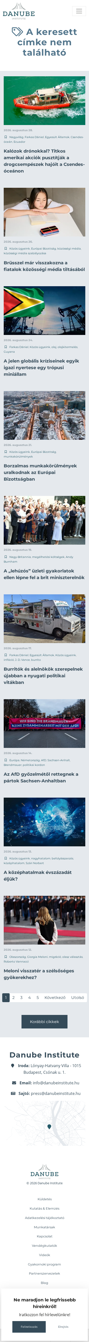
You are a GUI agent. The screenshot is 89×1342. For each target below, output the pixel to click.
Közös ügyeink (19, 248)
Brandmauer (13, 765)
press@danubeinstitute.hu (56, 1093)
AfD (43, 760)
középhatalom (14, 863)
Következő (55, 997)
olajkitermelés (67, 347)
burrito (36, 660)
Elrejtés (63, 1326)
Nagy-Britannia (20, 557)
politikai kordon (34, 765)
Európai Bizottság (43, 248)
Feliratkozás (29, 1326)
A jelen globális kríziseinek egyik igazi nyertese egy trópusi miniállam (41, 367)
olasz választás (72, 957)
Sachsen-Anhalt (58, 760)
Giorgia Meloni (37, 957)
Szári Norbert (35, 863)
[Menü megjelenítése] (79, 11)
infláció (9, 660)
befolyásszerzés (62, 858)
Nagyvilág (16, 137)
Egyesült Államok (57, 137)
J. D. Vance (22, 660)
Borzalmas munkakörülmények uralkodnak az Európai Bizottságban (40, 472)
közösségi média (69, 248)
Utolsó (77, 997)
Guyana (9, 351)
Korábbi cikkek (44, 1021)
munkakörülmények (18, 456)
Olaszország (17, 957)
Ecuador (19, 141)
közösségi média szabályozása (25, 253)
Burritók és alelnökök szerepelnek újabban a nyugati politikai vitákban (43, 675)
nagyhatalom (40, 858)
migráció (55, 957)
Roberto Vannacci (16, 961)
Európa (14, 760)
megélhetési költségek (48, 557)
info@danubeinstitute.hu (56, 1083)
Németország (30, 760)
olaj (53, 347)
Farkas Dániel (34, 137)
